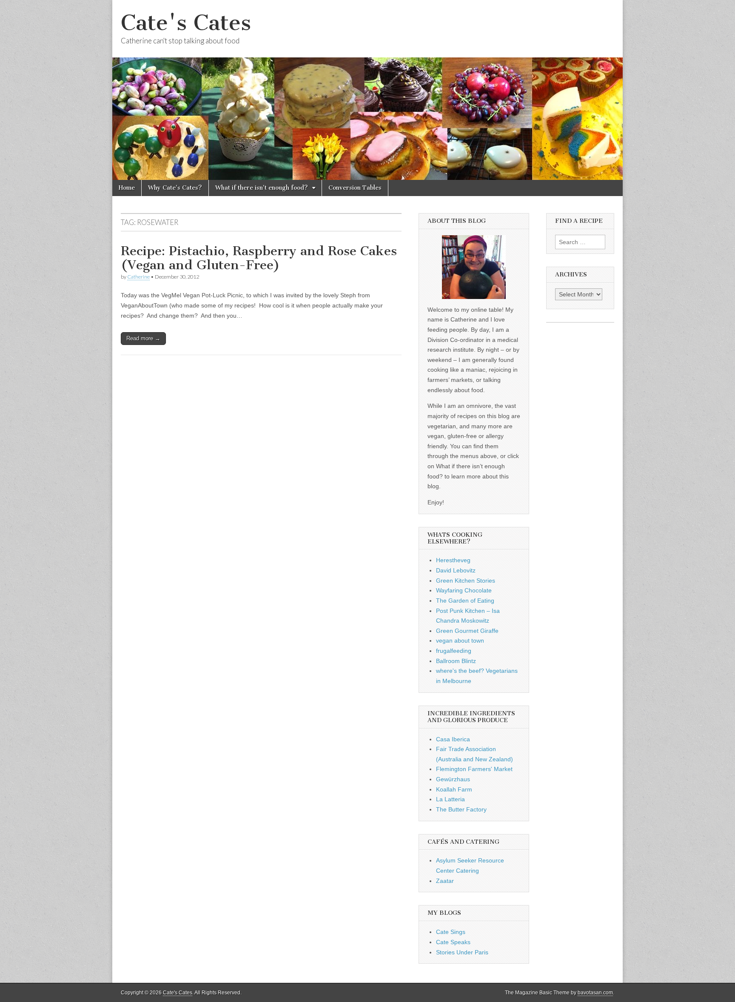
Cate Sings (450, 931)
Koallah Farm (454, 789)
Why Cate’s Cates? (175, 187)
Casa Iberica (453, 739)
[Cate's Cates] (367, 90)
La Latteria (450, 799)
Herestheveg (453, 560)
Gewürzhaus (453, 779)
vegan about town (460, 640)
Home (127, 187)
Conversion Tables (355, 187)
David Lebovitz (456, 570)
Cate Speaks (453, 942)
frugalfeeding (453, 650)
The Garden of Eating (465, 600)
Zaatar (445, 880)
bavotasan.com (595, 993)
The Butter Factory (461, 809)
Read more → (143, 338)
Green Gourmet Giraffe (467, 630)
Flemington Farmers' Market (474, 769)
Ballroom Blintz (456, 661)
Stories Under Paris (462, 952)
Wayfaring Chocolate (464, 590)
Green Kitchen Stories (465, 580)
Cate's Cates (186, 23)
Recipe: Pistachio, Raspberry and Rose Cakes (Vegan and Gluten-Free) (259, 258)
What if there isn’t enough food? (261, 187)
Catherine (138, 276)
